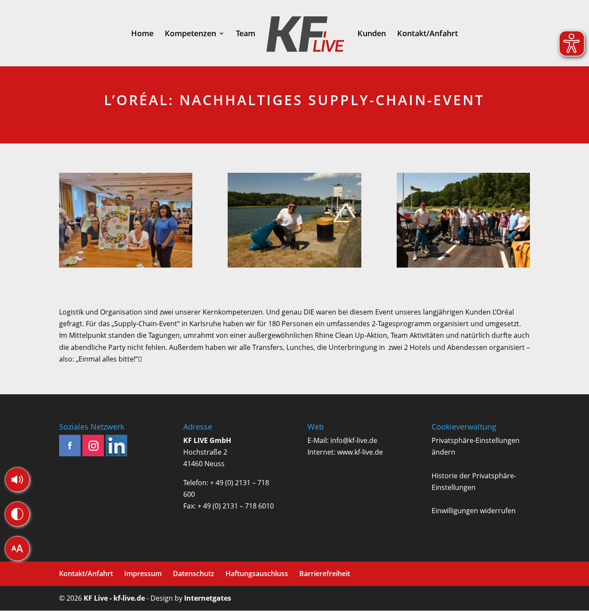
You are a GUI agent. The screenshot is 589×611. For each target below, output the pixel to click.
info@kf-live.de (353, 440)
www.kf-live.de (360, 452)
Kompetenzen (190, 34)
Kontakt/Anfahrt (427, 34)
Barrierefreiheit (324, 573)
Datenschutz (193, 573)
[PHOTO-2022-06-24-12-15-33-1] (126, 222)
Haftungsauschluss (257, 573)
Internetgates (207, 598)
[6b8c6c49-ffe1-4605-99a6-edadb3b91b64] (294, 222)
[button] (17, 480)
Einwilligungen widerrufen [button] (474, 510)
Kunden (371, 34)
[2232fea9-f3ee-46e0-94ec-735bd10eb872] (463, 222)
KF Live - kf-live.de (114, 598)
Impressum (143, 573)
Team (245, 34)
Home (142, 34)
